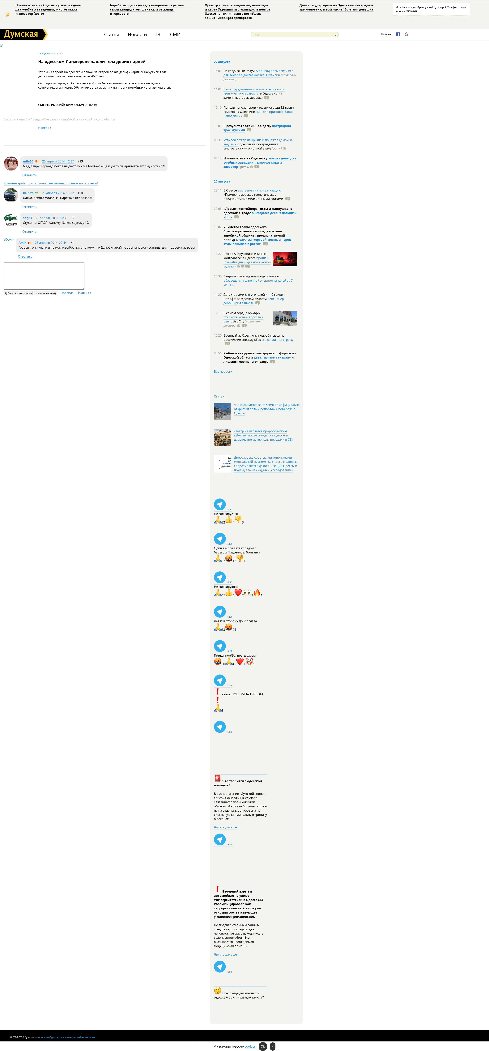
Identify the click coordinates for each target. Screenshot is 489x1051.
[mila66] (11, 169)
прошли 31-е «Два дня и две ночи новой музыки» (247, 262)
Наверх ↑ (44, 128)
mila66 (28, 161)
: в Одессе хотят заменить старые (252, 95)
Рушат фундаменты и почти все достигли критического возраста (254, 91)
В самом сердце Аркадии (242, 313)
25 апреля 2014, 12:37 (58, 161)
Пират (28, 193)
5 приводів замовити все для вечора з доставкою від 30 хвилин (258, 73)
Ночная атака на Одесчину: (246, 158)
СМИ (175, 34)
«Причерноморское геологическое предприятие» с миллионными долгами (253, 196)
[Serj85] (11, 226)
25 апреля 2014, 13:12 (58, 193)
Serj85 (27, 218)
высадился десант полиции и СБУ (260, 215)
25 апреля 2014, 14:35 (51, 218)
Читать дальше (225, 827)
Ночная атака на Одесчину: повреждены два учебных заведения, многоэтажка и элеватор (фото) (48, 9)
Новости (137, 34)
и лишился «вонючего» (258, 359)
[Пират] (11, 201)
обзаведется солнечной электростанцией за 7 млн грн (258, 282)
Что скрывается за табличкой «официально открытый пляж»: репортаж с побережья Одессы (267, 409)
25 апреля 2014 (47, 53)
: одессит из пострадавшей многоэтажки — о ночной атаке (252, 146)
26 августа (222, 181)
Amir (22, 243)
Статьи (111, 34)
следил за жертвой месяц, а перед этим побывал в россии (257, 242)
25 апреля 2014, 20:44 (51, 243)
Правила (67, 293)
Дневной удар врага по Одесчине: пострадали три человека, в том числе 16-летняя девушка (337, 7)
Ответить (29, 175)
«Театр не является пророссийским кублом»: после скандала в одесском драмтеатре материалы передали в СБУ (263, 435)
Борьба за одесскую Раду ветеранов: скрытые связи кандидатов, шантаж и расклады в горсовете (147, 9)
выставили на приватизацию (259, 190)
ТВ (157, 34)
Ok (263, 1046)
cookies (250, 1046)
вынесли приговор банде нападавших (258, 114)
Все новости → (225, 371)
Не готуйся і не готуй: (239, 71)
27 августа (222, 62)
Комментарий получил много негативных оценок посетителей (51, 183)
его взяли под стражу (277, 340)
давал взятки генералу (272, 357)
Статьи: (219, 396)
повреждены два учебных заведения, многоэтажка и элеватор (259, 162)
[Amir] (9, 240)
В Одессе (230, 190)
